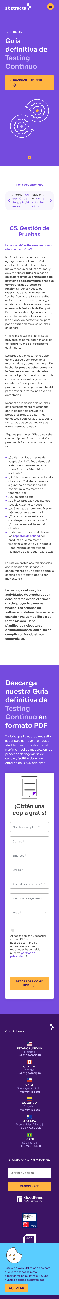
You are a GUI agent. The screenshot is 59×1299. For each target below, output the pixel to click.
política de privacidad (22, 954)
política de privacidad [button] (30, 1280)
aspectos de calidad (26, 536)
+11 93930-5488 (30, 1146)
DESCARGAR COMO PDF (26, 83)
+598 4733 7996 (30, 1128)
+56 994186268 (30, 1091)
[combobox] (50, 6)
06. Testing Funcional (38, 202)
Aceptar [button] (16, 1288)
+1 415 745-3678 (30, 1055)
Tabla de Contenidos (29, 184)
